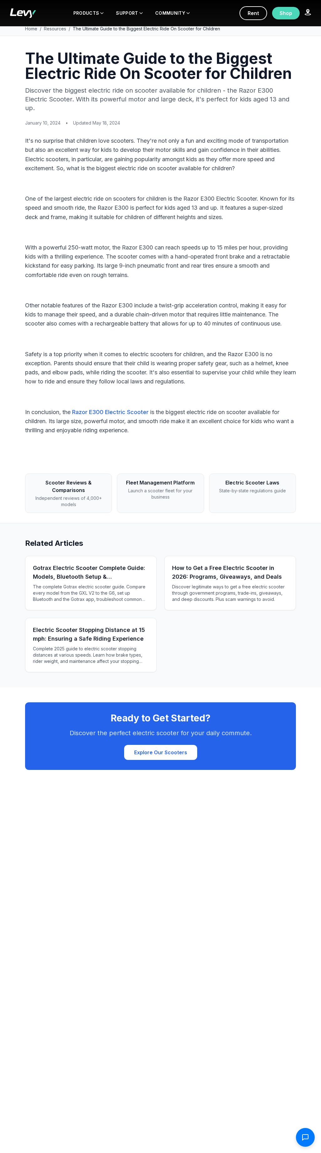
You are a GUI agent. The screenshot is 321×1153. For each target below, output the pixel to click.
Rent (253, 13)
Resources (55, 28)
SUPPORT (127, 13)
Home (31, 28)
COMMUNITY (170, 13)
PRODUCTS (86, 13)
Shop (286, 13)
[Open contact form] (305, 1137)
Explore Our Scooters (160, 752)
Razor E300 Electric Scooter (110, 412)
